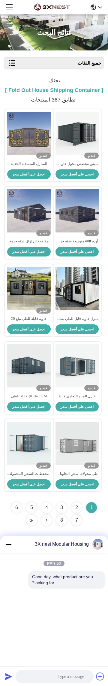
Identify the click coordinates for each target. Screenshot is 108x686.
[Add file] (100, 676)
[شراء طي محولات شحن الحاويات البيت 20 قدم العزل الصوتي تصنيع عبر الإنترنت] (77, 443)
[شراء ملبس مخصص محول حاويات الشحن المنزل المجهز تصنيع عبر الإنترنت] (77, 133)
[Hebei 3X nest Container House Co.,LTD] (52, 7)
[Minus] (8, 544)
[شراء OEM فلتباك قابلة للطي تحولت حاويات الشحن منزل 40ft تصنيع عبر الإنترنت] (29, 365)
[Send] (8, 676)
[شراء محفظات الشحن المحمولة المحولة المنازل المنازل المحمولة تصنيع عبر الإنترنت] (29, 443)
